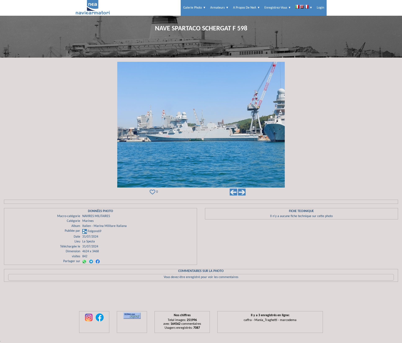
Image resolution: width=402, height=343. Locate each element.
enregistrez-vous (275, 7)
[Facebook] (98, 261)
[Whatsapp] (84, 261)
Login (320, 7)
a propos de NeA (244, 7)
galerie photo (192, 7)
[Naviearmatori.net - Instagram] (89, 321)
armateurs (217, 7)
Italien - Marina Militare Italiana (104, 226)
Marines (88, 221)
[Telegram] (91, 261)
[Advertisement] (201, 297)
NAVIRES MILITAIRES (96, 216)
